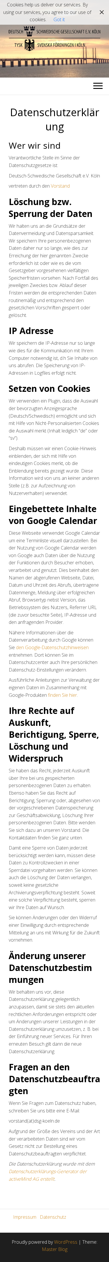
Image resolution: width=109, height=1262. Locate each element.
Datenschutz (53, 1217)
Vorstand (60, 186)
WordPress (65, 1242)
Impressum (24, 1217)
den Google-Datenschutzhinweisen (52, 647)
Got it (59, 19)
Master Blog (54, 1249)
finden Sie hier (62, 695)
